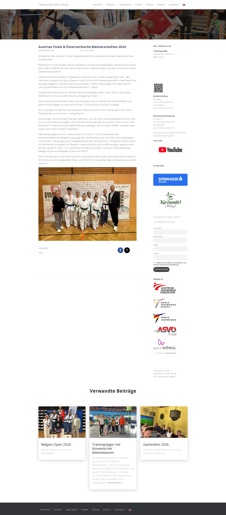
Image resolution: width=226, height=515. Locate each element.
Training (110, 5)
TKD (64, 274)
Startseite (97, 5)
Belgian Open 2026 (56, 444)
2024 (46, 252)
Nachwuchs (44, 261)
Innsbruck (76, 257)
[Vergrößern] (133, 172)
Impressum (174, 5)
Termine (149, 5)
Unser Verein (125, 5)
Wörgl (81, 274)
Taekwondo (44, 270)
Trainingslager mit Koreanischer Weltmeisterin (106, 448)
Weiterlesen (115, 482)
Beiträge (56, 248)
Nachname (158, 237)
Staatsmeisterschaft (74, 265)
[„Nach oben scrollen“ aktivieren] (220, 509)
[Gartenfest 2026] (164, 422)
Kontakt (161, 5)
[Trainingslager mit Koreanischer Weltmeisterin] (113, 422)
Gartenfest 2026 (156, 444)
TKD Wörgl (72, 274)
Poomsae (43, 265)
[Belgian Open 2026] (62, 422)
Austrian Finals (45, 257)
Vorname (157, 228)
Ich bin (156, 253)
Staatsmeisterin (57, 265)
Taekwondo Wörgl (47, 274)
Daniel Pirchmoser (61, 257)
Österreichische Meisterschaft (64, 261)
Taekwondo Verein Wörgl (62, 270)
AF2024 (53, 252)
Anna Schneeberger (67, 252)
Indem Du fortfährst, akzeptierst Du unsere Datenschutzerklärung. (170, 264)
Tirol (59, 274)
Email (155, 245)
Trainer (138, 5)
